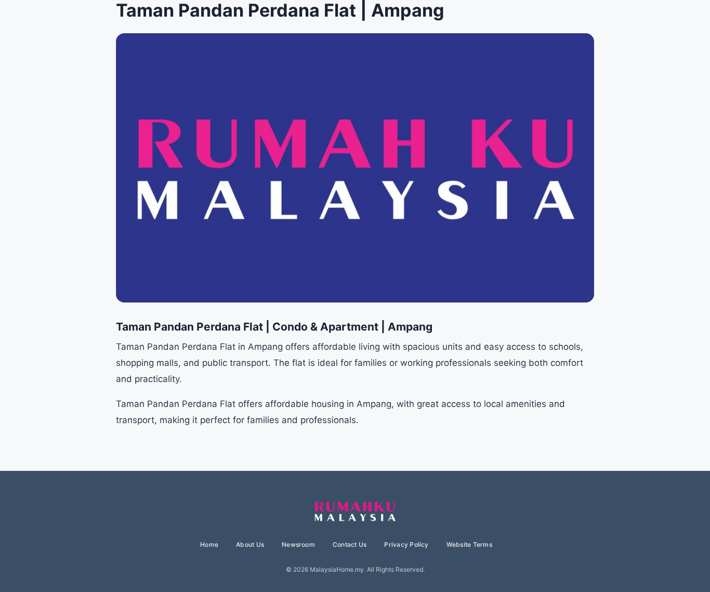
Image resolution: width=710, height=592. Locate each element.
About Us (250, 544)
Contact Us (349, 544)
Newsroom (298, 544)
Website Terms (469, 544)
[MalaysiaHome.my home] (355, 512)
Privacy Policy (406, 544)
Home (209, 544)
